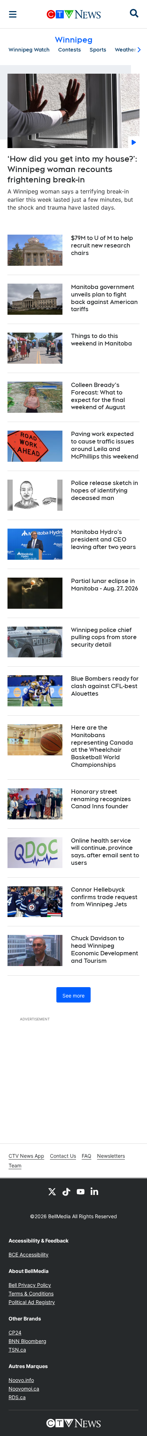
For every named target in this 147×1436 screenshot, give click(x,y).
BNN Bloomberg (27, 1341)
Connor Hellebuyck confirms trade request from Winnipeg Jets (104, 897)
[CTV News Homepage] (74, 14)
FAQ (86, 1156)
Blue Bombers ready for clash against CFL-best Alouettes (105, 686)
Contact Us (63, 1156)
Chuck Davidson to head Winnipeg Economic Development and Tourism (104, 949)
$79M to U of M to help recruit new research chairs (102, 245)
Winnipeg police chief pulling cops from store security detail (104, 637)
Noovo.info (21, 1380)
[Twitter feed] (52, 1191)
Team (15, 1165)
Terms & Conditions (31, 1293)
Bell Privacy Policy (30, 1285)
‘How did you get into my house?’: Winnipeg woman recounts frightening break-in (72, 169)
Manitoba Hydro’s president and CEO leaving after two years (103, 539)
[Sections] (13, 14)
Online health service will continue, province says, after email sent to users (105, 851)
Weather (125, 50)
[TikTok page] (66, 1191)
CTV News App (26, 1156)
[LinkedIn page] (95, 1191)
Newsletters (111, 1156)
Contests (69, 50)
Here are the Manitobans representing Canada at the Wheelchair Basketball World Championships (102, 746)
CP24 (15, 1332)
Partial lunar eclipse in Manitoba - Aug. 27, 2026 (104, 585)
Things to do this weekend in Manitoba (101, 340)
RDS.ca (17, 1397)
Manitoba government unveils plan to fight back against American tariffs (104, 298)
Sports (98, 50)
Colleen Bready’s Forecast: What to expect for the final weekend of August (98, 396)
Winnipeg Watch (29, 50)
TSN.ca (17, 1350)
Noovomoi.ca (24, 1389)
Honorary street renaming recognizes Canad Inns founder (101, 799)
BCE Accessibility (29, 1254)
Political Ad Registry (32, 1302)
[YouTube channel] (80, 1191)
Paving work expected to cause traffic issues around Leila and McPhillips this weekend (104, 445)
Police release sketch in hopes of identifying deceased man (104, 490)
